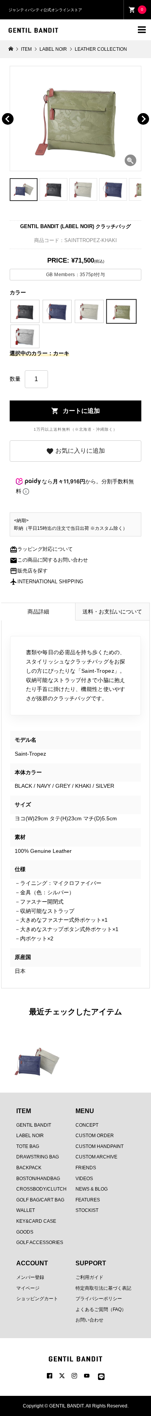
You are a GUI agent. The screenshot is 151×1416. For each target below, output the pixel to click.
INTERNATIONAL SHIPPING (46, 581)
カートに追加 (75, 411)
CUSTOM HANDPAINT (100, 1146)
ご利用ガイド (89, 1277)
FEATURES (88, 1200)
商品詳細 (38, 611)
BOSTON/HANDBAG (38, 1178)
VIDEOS (84, 1178)
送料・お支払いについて (112, 611)
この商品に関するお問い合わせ (49, 560)
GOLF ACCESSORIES (39, 1242)
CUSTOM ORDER (95, 1135)
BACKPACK (28, 1167)
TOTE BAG (27, 1146)
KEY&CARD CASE (36, 1221)
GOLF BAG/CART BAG (40, 1200)
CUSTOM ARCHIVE (96, 1157)
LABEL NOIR (30, 1135)
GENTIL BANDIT (33, 1125)
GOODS (24, 1232)
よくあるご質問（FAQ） (101, 1309)
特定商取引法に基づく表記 (103, 1288)
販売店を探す (29, 571)
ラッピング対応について (41, 549)
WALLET (25, 1210)
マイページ (27, 1288)
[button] (19, 110)
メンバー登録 (30, 1277)
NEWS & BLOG (92, 1189)
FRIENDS (86, 1167)
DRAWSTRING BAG (37, 1157)
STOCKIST (87, 1210)
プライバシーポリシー (99, 1298)
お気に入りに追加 (75, 451)
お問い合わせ (89, 1320)
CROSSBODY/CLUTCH (41, 1189)
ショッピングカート (37, 1298)
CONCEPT (87, 1125)
